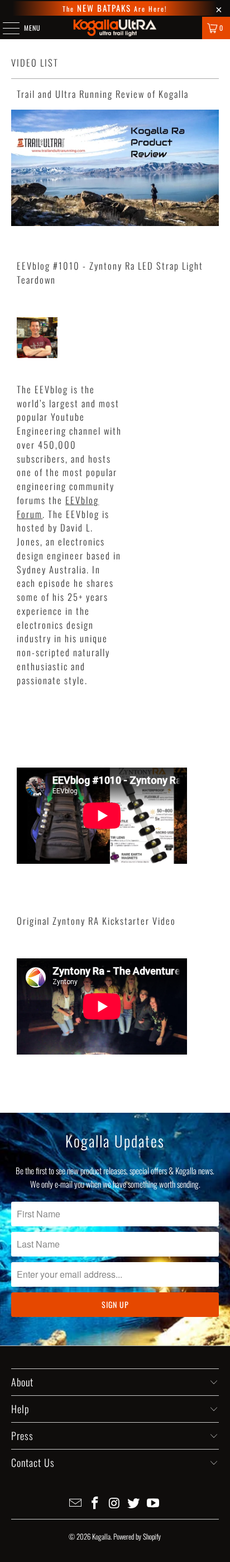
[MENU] (5, 28)
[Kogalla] (115, 28)
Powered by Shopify (137, 1536)
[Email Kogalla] (76, 1503)
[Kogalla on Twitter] (134, 1503)
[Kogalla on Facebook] (95, 1503)
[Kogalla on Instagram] (114, 1503)
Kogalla (101, 1536)
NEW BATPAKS (102, 8)
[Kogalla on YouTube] (153, 1503)
